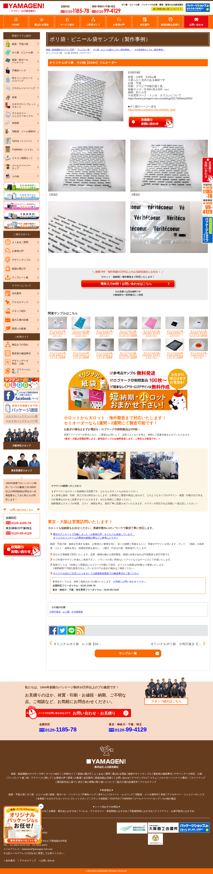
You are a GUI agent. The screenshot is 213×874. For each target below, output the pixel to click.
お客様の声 (60, 777)
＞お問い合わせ (46, 860)
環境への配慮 (75, 777)
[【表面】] (87, 165)
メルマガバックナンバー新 (22, 416)
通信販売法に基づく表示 (70, 782)
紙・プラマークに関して (39, 777)
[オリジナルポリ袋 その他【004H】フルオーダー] (85, 95)
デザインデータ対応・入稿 (188, 773)
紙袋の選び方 (85, 773)
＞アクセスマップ (26, 860)
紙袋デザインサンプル (139, 773)
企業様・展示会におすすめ (63, 811)
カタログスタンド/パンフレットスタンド (67, 798)
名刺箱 (40, 798)
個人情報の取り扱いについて (166, 9)
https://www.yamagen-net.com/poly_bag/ (152, 109)
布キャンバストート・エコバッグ (115, 794)
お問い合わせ (123, 777)
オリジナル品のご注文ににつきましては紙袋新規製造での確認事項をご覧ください (96, 573)
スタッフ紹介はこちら (166, 701)
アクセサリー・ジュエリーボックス (186, 794)
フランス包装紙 (99, 798)
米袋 (163, 794)
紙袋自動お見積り (104, 777)
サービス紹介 (53, 773)
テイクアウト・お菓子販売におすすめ (174, 811)
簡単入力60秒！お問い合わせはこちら (126, 283)
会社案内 (88, 777)
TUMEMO (127, 798)
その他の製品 (169, 798)
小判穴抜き (55, 611)
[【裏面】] (169, 165)
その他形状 (77, 611)
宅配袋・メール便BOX (147, 794)
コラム (153, 777)
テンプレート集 (16, 777)
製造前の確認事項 (162, 773)
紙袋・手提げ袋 (16, 794)
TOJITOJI (114, 798)
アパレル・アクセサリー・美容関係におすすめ (103, 811)
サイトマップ (198, 777)
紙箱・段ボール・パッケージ (65, 794)
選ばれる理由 (119, 773)
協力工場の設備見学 (127, 782)
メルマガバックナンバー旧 (22, 421)
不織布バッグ (89, 794)
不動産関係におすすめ (141, 811)
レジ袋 (66, 611)
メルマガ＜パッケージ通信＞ (174, 777)
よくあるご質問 (102, 773)
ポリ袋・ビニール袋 (37, 794)
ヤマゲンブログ (140, 777)
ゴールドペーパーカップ (147, 798)
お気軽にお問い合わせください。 (130, 581)
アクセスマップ (148, 782)
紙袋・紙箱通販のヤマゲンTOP (27, 773)
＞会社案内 (9, 860)
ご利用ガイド (69, 773)
